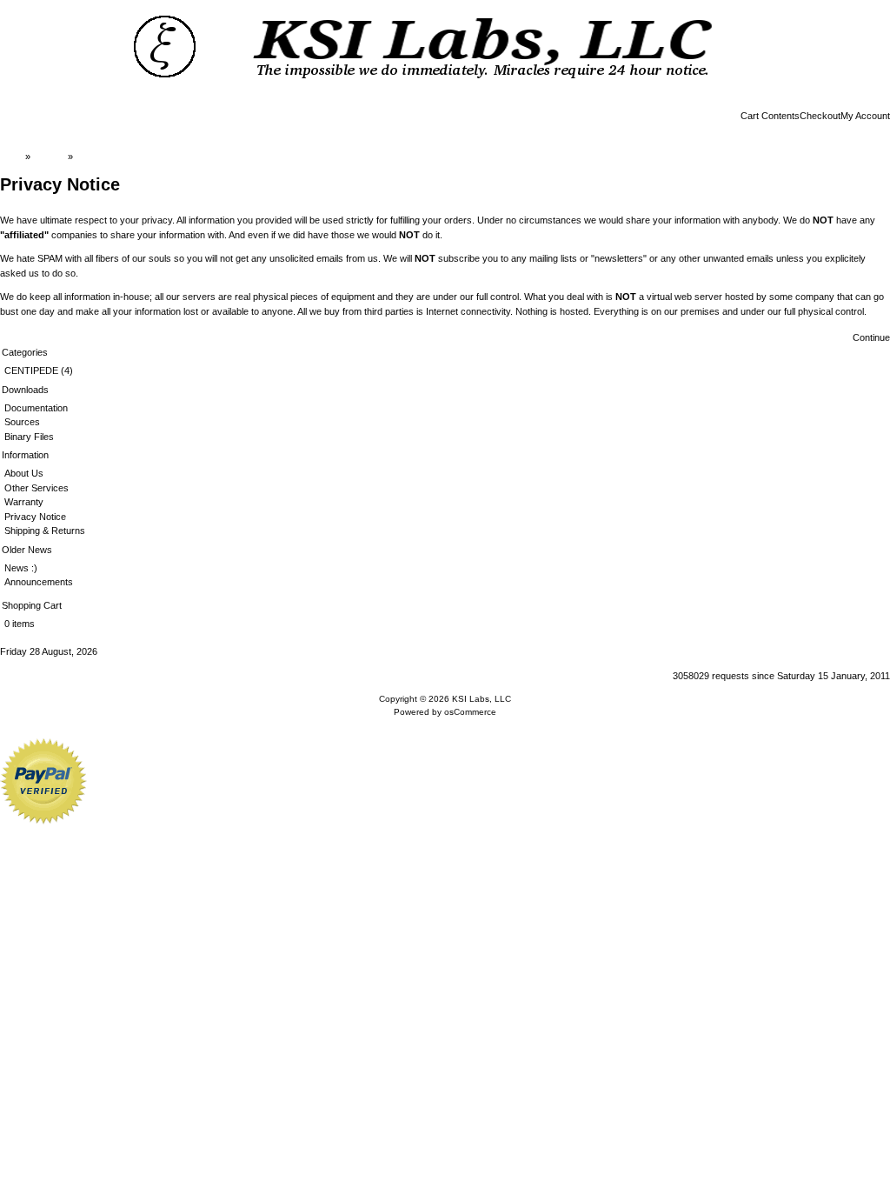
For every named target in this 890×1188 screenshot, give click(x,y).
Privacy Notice (106, 156)
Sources (22, 422)
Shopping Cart (32, 605)
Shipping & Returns (44, 530)
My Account (865, 115)
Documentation (36, 408)
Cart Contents (770, 115)
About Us (23, 473)
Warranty (23, 502)
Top (15, 156)
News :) (20, 568)
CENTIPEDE (31, 370)
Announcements (38, 582)
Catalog (49, 156)
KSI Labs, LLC (481, 699)
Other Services (36, 488)
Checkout (820, 115)
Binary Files (29, 436)
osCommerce (470, 712)
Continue (871, 337)
